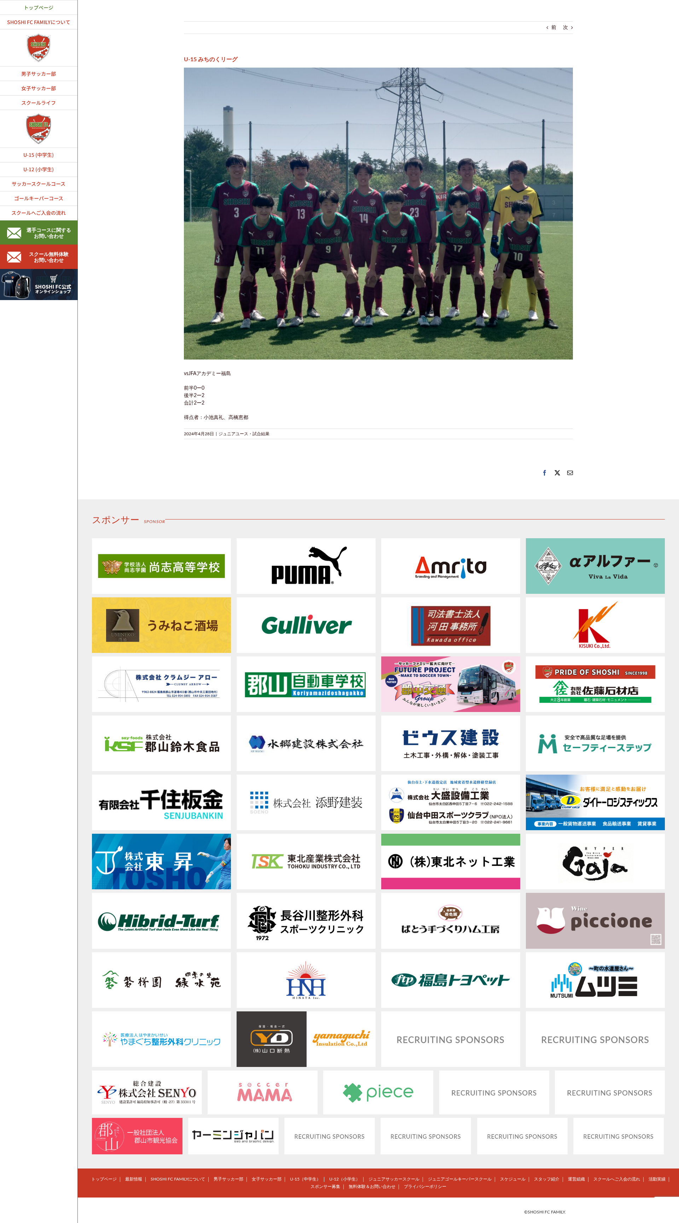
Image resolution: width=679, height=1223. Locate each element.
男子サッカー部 (228, 1179)
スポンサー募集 (325, 1186)
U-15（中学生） (305, 1179)
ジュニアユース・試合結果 (244, 434)
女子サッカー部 (267, 1179)
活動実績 (657, 1179)
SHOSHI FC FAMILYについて (178, 1179)
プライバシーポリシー (425, 1186)
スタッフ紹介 (546, 1179)
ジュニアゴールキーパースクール (460, 1179)
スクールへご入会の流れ (616, 1179)
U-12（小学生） (344, 1179)
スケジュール (513, 1179)
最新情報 (133, 1179)
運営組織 (576, 1179)
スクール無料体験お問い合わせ (49, 257)
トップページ (104, 1179)
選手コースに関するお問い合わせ (49, 233)
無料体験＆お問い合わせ (372, 1186)
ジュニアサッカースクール (393, 1179)
